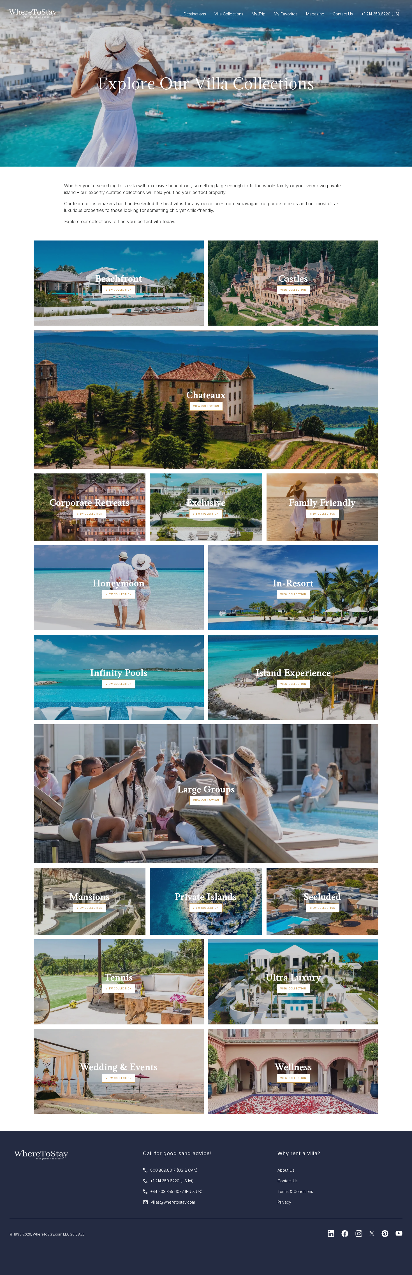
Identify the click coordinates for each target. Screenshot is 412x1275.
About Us (285, 1170)
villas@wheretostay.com (173, 1202)
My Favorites (286, 13)
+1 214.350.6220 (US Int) (172, 1180)
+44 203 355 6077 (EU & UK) (176, 1191)
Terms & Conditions (295, 1191)
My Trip (258, 13)
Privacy (284, 1202)
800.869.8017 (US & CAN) (174, 1170)
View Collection (119, 289)
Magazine (315, 13)
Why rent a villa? (298, 1153)
